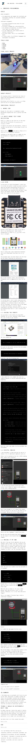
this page (16, 232)
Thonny (4, 48)
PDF (23, 253)
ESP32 (3, 47)
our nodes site (18, 101)
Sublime (4, 44)
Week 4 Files (4, 721)
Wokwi (3, 43)
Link (2, 686)
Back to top (4, 727)
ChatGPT (4, 45)
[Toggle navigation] (25, 3)
